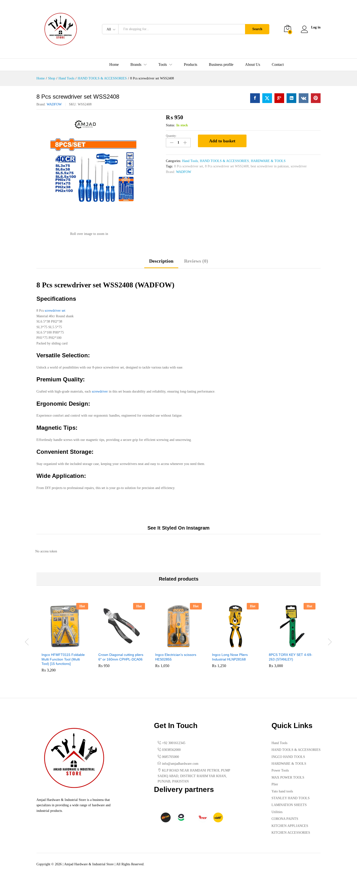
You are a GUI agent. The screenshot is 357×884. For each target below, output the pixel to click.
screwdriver (299, 166)
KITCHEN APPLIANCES (290, 826)
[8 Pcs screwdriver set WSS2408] (255, 98)
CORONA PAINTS (285, 819)
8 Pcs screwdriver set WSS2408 (227, 166)
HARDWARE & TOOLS (268, 161)
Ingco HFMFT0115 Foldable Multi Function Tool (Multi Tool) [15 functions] (63, 659)
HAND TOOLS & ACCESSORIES (224, 161)
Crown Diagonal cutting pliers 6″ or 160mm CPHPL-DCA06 (120, 657)
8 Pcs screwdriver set (188, 166)
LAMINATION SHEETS (289, 805)
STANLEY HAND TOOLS (291, 798)
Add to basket (222, 140)
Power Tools (280, 770)
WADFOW (54, 104)
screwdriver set (55, 310)
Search (257, 29)
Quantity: (171, 135)
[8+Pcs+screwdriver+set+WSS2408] (267, 98)
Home (114, 65)
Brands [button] (135, 65)
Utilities (277, 812)
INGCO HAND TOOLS (288, 757)
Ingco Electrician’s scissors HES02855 (175, 657)
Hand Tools (190, 161)
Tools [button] (162, 65)
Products (190, 65)
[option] (64, 641)
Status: (170, 125)
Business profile (221, 65)
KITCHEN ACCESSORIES (291, 832)
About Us (252, 65)
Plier (275, 784)
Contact (278, 65)
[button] (59, 647)
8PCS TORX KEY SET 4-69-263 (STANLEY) (290, 657)
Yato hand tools (282, 791)
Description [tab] (161, 260)
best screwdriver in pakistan (270, 166)
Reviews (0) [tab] (196, 260)
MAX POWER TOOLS (288, 777)
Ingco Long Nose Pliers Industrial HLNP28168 (230, 657)
